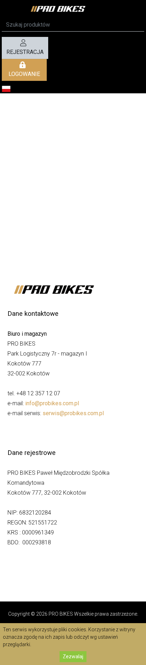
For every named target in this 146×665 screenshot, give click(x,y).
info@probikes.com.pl (52, 403)
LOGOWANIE (24, 74)
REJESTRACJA (25, 52)
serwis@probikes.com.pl (73, 413)
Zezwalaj (73, 656)
